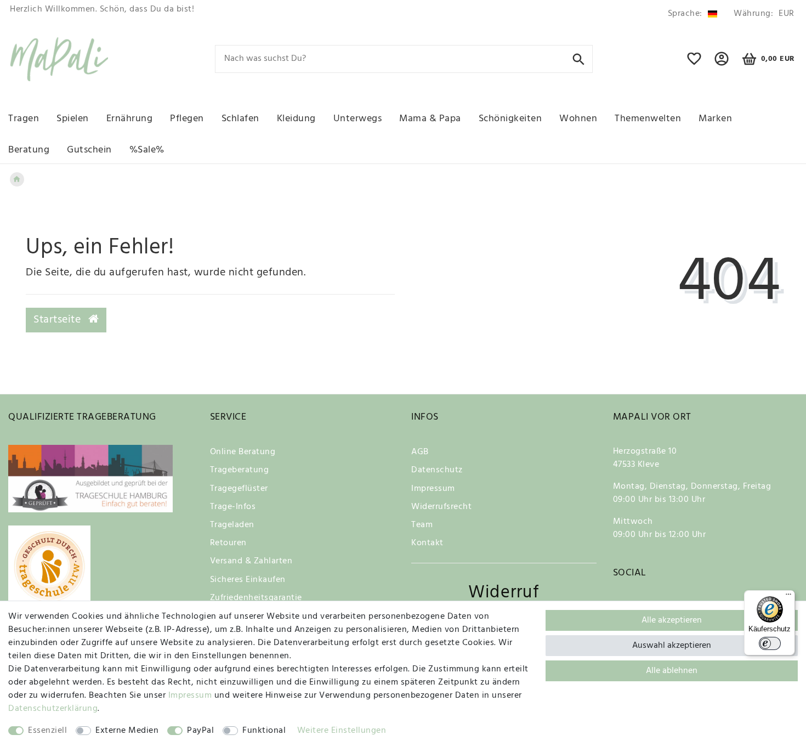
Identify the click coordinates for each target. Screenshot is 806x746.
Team (422, 525)
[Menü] (788, 596)
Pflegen (187, 119)
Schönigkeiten (510, 119)
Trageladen (232, 525)
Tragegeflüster (239, 489)
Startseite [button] (58, 320)
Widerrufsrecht (441, 507)
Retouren (228, 543)
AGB (420, 452)
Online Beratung (243, 452)
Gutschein (89, 150)
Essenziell (47, 730)
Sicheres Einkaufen (248, 580)
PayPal (200, 730)
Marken (715, 119)
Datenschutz (437, 470)
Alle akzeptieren (672, 620)
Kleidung (296, 119)
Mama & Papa (430, 119)
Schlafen (240, 119)
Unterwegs (357, 119)
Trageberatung (239, 470)
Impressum (433, 489)
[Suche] (578, 58)
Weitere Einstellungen (342, 730)
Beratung (28, 150)
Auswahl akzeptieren (671, 645)
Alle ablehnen (671, 671)
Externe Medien (126, 730)
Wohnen (578, 119)
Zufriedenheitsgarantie (256, 598)
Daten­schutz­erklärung (53, 709)
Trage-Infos (233, 507)
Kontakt (427, 543)
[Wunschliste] (694, 63)
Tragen (23, 119)
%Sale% (146, 150)
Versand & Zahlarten (251, 561)
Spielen (72, 119)
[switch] (770, 643)
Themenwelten (648, 119)
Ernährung (129, 119)
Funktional (264, 730)
